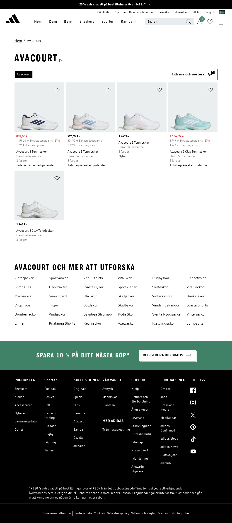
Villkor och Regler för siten (149, 513)
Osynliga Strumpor (98, 314)
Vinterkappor (162, 296)
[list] (91, 74)
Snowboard (58, 296)
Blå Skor (90, 296)
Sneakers (87, 22)
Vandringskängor (166, 305)
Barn (68, 22)
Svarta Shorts (197, 305)
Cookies (99, 513)
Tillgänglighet (180, 513)
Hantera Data (82, 513)
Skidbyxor (126, 305)
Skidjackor (126, 296)
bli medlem (181, 12)
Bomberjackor (25, 314)
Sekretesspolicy (118, 513)
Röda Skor (126, 314)
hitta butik (103, 12)
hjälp (116, 12)
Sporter (108, 22)
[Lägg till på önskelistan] (57, 90)
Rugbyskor (160, 278)
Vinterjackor (24, 278)
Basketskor (196, 296)
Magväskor (23, 296)
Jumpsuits (22, 287)
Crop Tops (22, 305)
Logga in (210, 12)
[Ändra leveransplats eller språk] (222, 12)
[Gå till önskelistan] (210, 21)
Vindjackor (57, 314)
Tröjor (53, 305)
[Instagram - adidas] (203, 403)
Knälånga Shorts (62, 323)
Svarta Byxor (93, 287)
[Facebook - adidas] (203, 391)
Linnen (19, 323)
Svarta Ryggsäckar (167, 314)
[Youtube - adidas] (203, 452)
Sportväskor (58, 278)
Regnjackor (92, 323)
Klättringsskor (163, 323)
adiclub (196, 12)
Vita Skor (125, 278)
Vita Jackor (195, 287)
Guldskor (90, 305)
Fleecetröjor (196, 278)
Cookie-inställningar (56, 513)
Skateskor (160, 287)
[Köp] (12, 19)
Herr (38, 22)
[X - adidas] (203, 415)
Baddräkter (58, 287)
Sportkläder (127, 287)
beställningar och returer (138, 12)
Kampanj (128, 22)
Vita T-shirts (93, 278)
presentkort (164, 12)
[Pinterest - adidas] (203, 428)
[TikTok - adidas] (203, 440)
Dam (53, 22)
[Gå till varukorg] (221, 21)
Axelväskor (126, 323)
